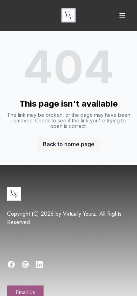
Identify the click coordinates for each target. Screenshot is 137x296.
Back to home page (68, 144)
